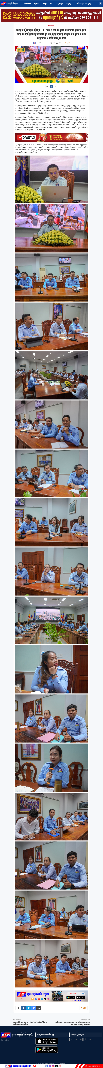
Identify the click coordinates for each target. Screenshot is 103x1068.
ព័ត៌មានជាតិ (27, 3)
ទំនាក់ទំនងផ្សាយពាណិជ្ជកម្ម (83, 3)
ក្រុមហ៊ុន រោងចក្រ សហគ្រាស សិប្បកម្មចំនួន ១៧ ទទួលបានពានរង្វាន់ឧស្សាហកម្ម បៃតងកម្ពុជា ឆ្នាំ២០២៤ (72, 1023)
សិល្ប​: (45, 3)
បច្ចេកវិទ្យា (60, 3)
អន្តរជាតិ (36, 3)
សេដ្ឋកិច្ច (68, 3)
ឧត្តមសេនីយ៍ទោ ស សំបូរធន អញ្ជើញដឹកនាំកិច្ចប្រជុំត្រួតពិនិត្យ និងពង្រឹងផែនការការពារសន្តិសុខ (30, 1023)
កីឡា (51, 3)
